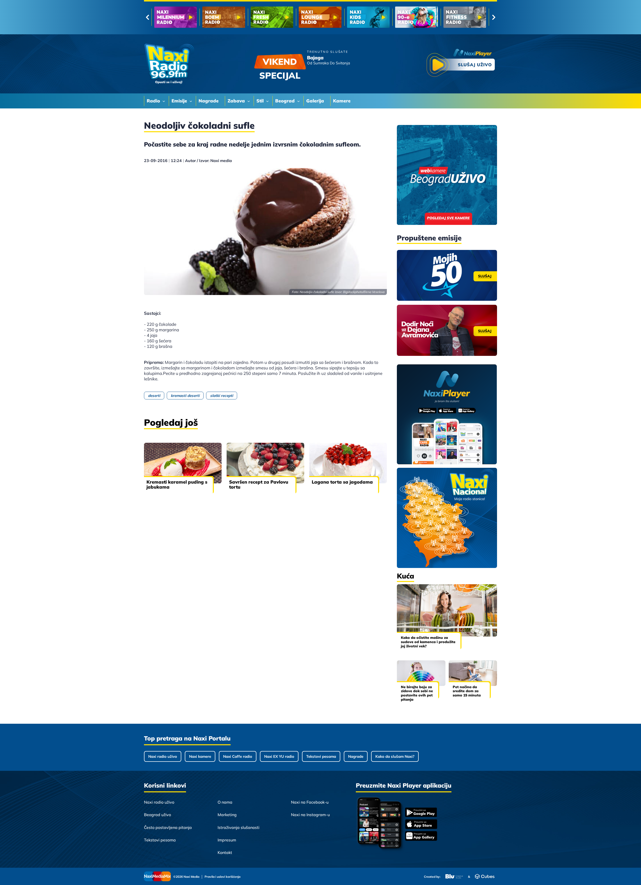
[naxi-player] (447, 414)
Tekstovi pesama (321, 756)
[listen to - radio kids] (271, 17)
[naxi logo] (169, 64)
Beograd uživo (157, 814)
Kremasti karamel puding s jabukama (176, 484)
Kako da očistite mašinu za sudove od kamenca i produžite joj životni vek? (428, 641)
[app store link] (421, 824)
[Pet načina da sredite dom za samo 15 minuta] (473, 673)
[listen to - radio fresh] (175, 17)
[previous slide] (147, 17)
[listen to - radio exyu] (416, 17)
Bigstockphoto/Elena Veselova (363, 292)
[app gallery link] (421, 836)
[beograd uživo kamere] (447, 175)
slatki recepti (221, 395)
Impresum (227, 839)
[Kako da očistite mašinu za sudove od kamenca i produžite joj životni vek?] (447, 610)
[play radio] (460, 64)
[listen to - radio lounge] (223, 17)
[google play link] (421, 813)
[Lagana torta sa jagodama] (348, 463)
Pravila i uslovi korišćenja (222, 876)
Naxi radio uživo (162, 756)
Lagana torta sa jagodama (342, 482)
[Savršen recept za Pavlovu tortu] (265, 463)
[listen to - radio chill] (464, 17)
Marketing (227, 814)
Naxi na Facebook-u (310, 802)
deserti (154, 395)
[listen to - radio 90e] (320, 17)
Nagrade (355, 756)
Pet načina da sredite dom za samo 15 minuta (467, 691)
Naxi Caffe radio (237, 756)
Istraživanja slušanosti (238, 827)
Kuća (405, 575)
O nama (225, 802)
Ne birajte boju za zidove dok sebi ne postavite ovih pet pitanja (417, 693)
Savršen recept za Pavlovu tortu (258, 484)
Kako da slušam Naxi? (394, 756)
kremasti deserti (185, 395)
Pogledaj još (171, 422)
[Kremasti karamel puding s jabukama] (183, 463)
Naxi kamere (200, 756)
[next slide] (493, 17)
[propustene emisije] (447, 275)
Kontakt (225, 852)
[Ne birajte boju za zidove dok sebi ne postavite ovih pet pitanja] (421, 673)
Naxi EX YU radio (279, 756)
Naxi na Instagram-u (310, 814)
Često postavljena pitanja (168, 827)
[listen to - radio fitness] (368, 17)
